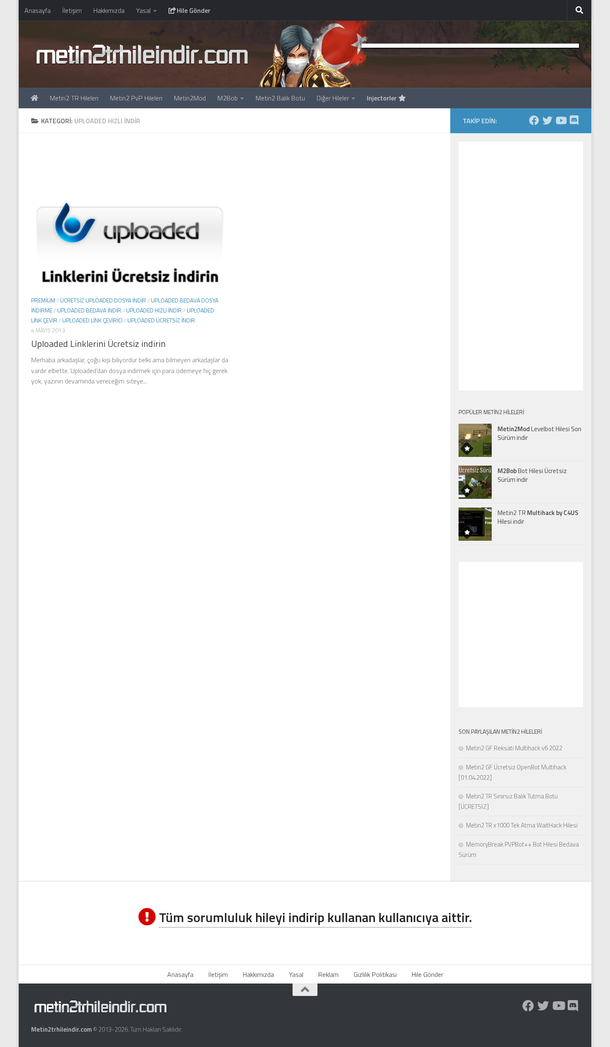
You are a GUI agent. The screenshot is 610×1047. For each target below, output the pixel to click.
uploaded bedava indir (89, 310)
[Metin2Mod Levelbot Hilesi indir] (475, 440)
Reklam (328, 974)
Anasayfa (37, 10)
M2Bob (227, 98)
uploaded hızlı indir (154, 310)
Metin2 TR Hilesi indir (538, 517)
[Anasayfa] (34, 98)
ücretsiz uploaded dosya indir (103, 300)
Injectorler (382, 98)
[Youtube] (561, 120)
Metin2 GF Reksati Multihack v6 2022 (514, 748)
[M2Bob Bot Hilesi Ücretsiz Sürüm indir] (475, 482)
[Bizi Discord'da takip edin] (574, 120)
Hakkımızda (108, 10)
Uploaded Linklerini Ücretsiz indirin (98, 344)
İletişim (72, 10)
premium (43, 300)
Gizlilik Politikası (375, 974)
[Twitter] (547, 120)
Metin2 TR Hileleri (74, 98)
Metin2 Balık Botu (280, 98)
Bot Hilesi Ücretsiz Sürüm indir (532, 475)
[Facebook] (534, 120)
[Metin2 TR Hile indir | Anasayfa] (141, 54)
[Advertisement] (234, 164)
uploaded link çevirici (92, 320)
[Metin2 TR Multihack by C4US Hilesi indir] (475, 524)
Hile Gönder (192, 10)
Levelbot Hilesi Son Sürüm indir (539, 433)
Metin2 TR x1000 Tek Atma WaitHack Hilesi (522, 825)
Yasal (143, 10)
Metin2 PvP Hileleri (136, 98)
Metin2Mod (190, 98)
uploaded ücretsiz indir (161, 320)
